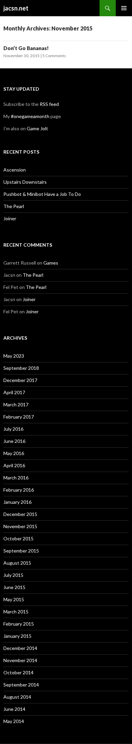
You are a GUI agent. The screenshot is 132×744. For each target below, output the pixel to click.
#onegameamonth (30, 116)
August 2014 (17, 697)
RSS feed (49, 104)
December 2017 (20, 380)
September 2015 (21, 551)
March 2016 (15, 477)
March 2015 (15, 611)
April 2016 (14, 465)
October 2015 (18, 538)
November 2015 (20, 526)
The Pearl (13, 206)
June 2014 (14, 709)
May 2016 (13, 453)
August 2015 (17, 563)
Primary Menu (124, 8)
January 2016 (17, 502)
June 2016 (14, 441)
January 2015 (17, 636)
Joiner (9, 218)
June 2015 (14, 587)
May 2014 (13, 721)
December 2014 (20, 648)
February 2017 (18, 417)
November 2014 (20, 660)
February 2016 (18, 490)
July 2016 (13, 429)
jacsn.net (15, 8)
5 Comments (54, 55)
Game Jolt (37, 128)
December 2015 (20, 514)
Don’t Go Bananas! (26, 48)
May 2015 (13, 599)
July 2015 (13, 575)
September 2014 (21, 684)
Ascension (14, 170)
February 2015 (18, 624)
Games (50, 263)
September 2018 (21, 368)
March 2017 (15, 404)
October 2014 (18, 672)
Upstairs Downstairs (25, 182)
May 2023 (13, 356)
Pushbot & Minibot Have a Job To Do (42, 194)
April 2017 (14, 392)
